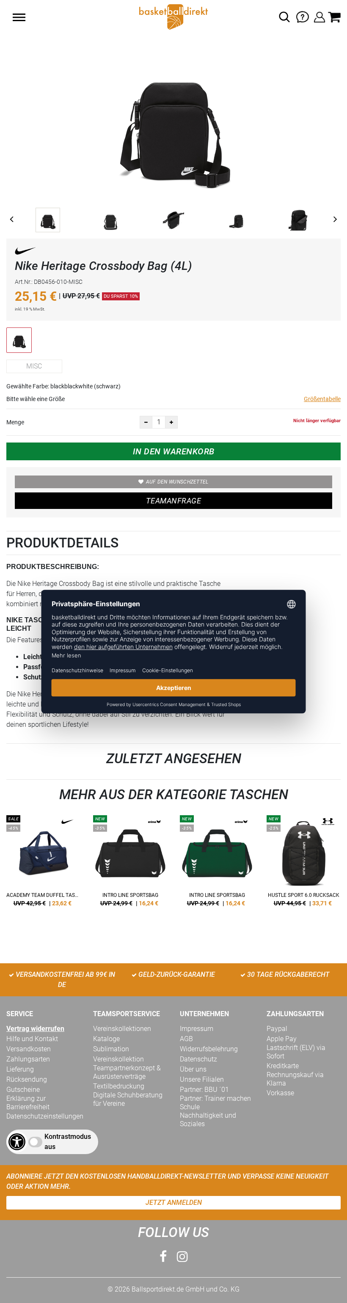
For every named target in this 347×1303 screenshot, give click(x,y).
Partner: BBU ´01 (204, 1090)
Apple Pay (282, 1039)
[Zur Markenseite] (25, 252)
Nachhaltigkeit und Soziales (208, 1119)
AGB (186, 1039)
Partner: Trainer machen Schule (215, 1102)
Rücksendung (26, 1079)
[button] (19, 17)
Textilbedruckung (118, 1086)
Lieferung (20, 1069)
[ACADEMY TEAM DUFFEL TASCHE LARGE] (43, 864)
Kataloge (106, 1039)
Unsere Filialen (202, 1079)
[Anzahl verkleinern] (146, 422)
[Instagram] (182, 1256)
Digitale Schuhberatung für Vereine (127, 1099)
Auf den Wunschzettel (177, 482)
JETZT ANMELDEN (174, 1203)
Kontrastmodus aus (67, 1142)
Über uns (193, 1069)
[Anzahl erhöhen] (171, 422)
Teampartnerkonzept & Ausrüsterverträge (127, 1072)
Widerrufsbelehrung (209, 1049)
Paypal (277, 1029)
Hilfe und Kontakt (32, 1039)
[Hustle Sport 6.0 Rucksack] (303, 864)
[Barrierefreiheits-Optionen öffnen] (17, 1141)
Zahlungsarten (28, 1059)
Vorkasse (280, 1093)
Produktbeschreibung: (52, 566)
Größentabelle (322, 399)
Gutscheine (23, 1090)
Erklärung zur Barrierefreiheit (28, 1102)
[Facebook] (163, 1256)
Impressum (196, 1029)
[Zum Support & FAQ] (302, 16)
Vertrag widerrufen (35, 1029)
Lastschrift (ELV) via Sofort (296, 1052)
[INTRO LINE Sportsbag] (130, 864)
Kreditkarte (283, 1066)
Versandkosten (28, 1049)
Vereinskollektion (118, 1059)
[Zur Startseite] (173, 16)
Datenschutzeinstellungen (44, 1116)
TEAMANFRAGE (173, 500)
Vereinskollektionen (122, 1029)
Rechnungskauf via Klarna (295, 1079)
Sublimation (111, 1049)
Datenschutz (198, 1059)
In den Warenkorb (174, 451)
